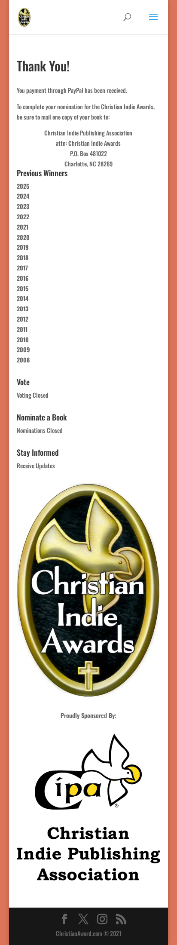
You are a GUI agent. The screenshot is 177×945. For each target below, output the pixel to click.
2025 (23, 185)
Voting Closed (33, 394)
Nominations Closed (40, 430)
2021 (22, 226)
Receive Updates (36, 465)
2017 (22, 267)
